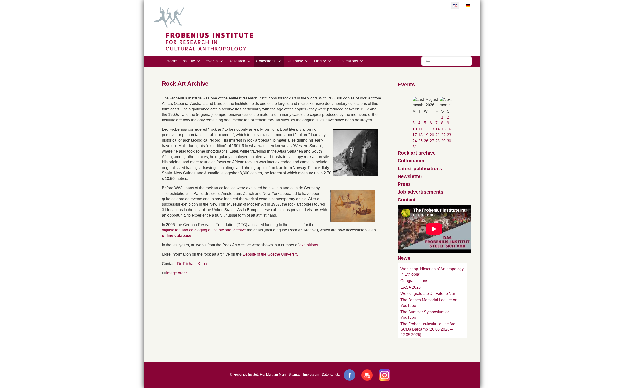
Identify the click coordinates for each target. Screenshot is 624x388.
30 (449, 141)
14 (437, 129)
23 (449, 135)
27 (432, 141)
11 (420, 129)
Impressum (311, 374)
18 (420, 135)
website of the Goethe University (270, 254)
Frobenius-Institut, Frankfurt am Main (259, 374)
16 (449, 129)
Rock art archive (417, 153)
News (404, 258)
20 (432, 135)
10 (414, 129)
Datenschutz (331, 374)
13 (432, 129)
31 (414, 147)
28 (437, 141)
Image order (176, 273)
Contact (407, 199)
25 (420, 141)
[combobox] (446, 61)
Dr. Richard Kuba (192, 264)
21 (437, 135)
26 (426, 141)
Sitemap (294, 374)
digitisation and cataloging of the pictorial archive (204, 230)
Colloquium (411, 160)
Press (404, 184)
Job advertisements (420, 192)
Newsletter (410, 176)
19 (426, 135)
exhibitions (308, 245)
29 (443, 141)
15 (443, 129)
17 (414, 135)
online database (176, 235)
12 (426, 129)
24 (414, 141)
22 (443, 135)
